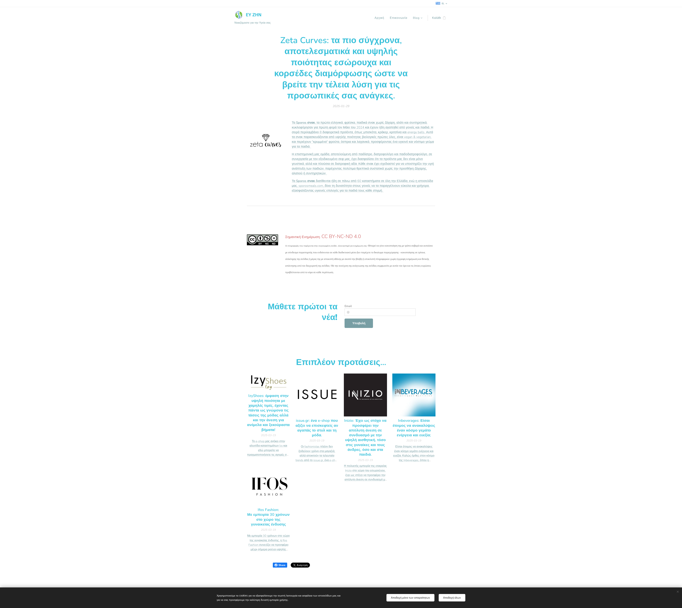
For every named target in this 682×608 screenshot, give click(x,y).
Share (281, 565)
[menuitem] (380, 17)
